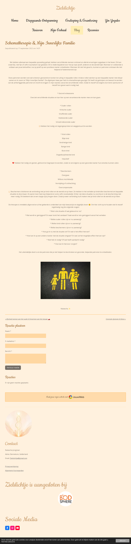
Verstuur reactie (13, 367)
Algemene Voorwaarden (14, 470)
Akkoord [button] (122, 541)
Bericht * (8, 351)
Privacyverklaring (11, 466)
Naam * (8, 331)
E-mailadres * (10, 341)
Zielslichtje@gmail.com (18, 458)
